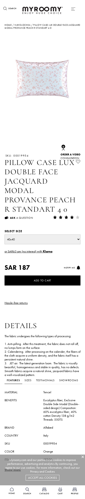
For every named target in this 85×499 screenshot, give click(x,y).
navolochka (23, 24)
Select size (13, 231)
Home (8, 24)
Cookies (50, 471)
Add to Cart (42, 280)
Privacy (34, 471)
